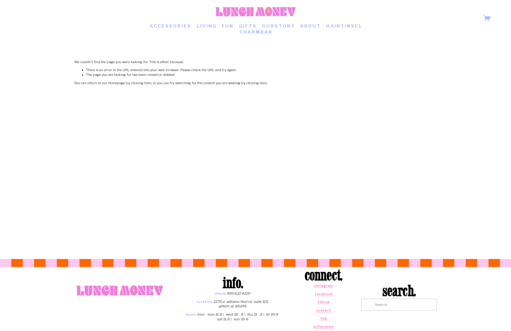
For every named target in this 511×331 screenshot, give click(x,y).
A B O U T (310, 26)
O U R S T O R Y (278, 26)
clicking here (141, 83)
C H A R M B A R (256, 32)
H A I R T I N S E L (343, 26)
